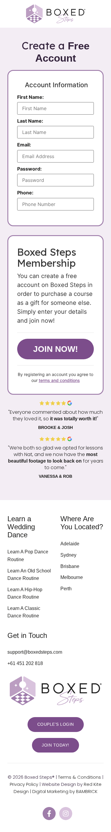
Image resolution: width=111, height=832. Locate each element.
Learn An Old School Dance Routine (29, 574)
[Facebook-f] (49, 813)
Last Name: (30, 121)
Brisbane (69, 566)
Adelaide (69, 543)
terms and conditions (59, 380)
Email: (24, 145)
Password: (29, 169)
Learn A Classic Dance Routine (23, 612)
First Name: (30, 97)
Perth (66, 588)
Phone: (25, 193)
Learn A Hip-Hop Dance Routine (24, 593)
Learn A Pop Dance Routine (27, 555)
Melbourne (71, 577)
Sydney (68, 555)
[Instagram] (65, 813)
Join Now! (55, 349)
